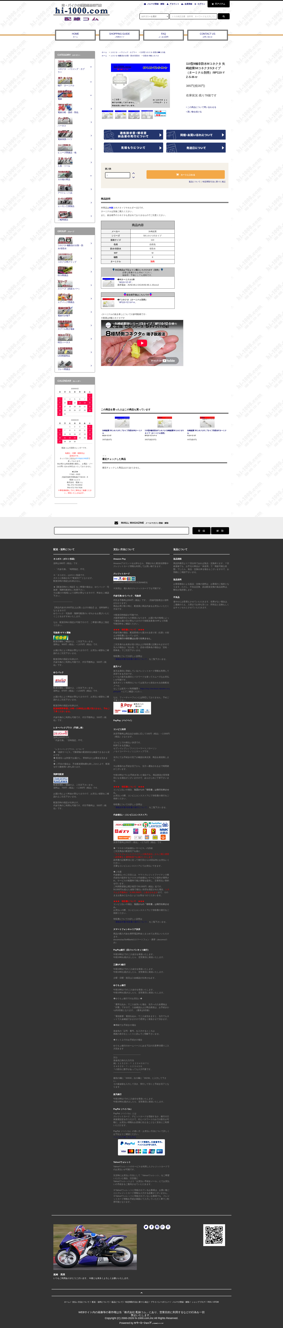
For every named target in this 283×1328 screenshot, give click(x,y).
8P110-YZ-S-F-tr (127, 302)
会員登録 (188, 4)
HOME (75, 35)
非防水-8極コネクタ (151, 56)
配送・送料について (100, 1302)
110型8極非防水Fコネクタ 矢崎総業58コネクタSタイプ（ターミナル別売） (164, 431)
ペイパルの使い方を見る (124, 1137)
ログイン (201, 4)
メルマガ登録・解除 (155, 4)
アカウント (174, 4)
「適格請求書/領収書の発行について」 (131, 659)
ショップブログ (198, 1302)
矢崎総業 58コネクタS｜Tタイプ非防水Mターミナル (122, 431)
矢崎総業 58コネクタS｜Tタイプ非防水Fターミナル (207, 431)
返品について (194, 182)
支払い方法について (80, 1302)
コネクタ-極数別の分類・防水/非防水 (125, 56)
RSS (210, 1302)
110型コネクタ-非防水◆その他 (152, 52)
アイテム (220, 4)
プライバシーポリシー (160, 1302)
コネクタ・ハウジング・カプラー (123, 52)
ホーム (104, 52)
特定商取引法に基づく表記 (214, 182)
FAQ (163, 35)
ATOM (216, 1302)
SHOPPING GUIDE (119, 35)
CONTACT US (207, 35)
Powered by (126, 1323)
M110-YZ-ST (125, 282)
